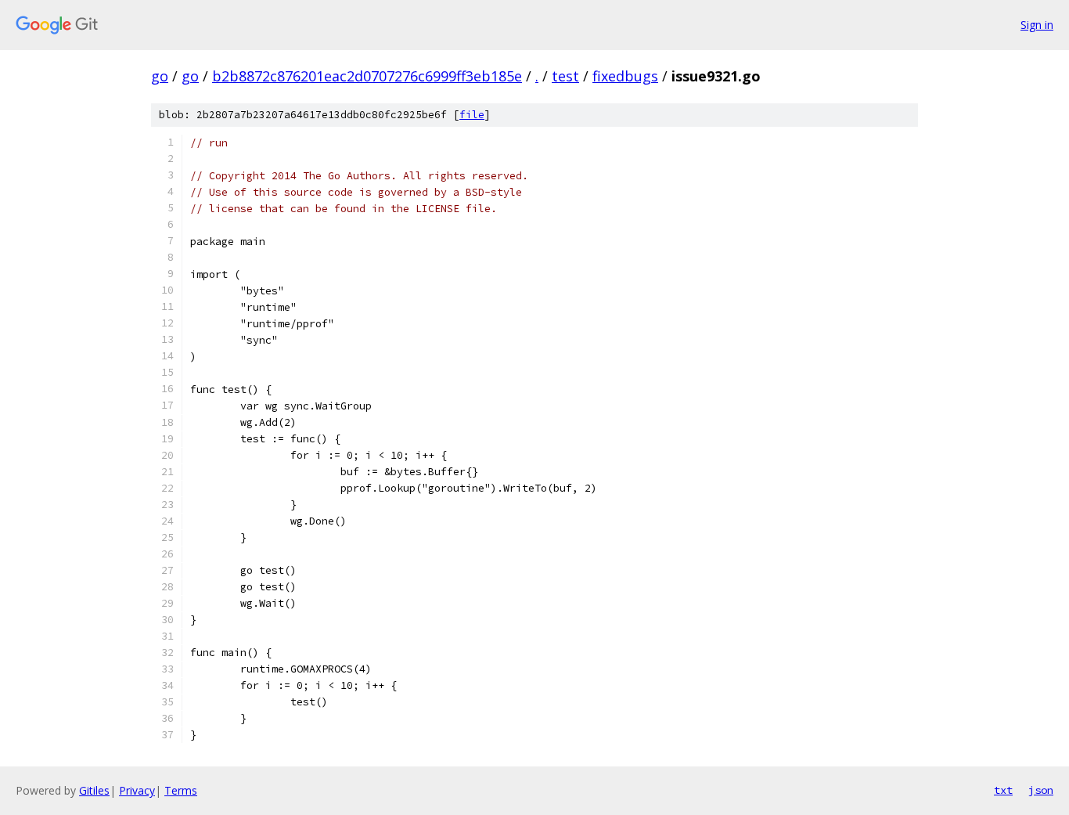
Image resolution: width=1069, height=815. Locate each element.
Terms (180, 790)
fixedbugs (625, 76)
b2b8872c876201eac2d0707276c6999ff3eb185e (367, 76)
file (471, 114)
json (1040, 790)
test (565, 76)
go (159, 76)
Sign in (1036, 24)
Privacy (137, 790)
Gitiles (94, 790)
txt (1003, 790)
